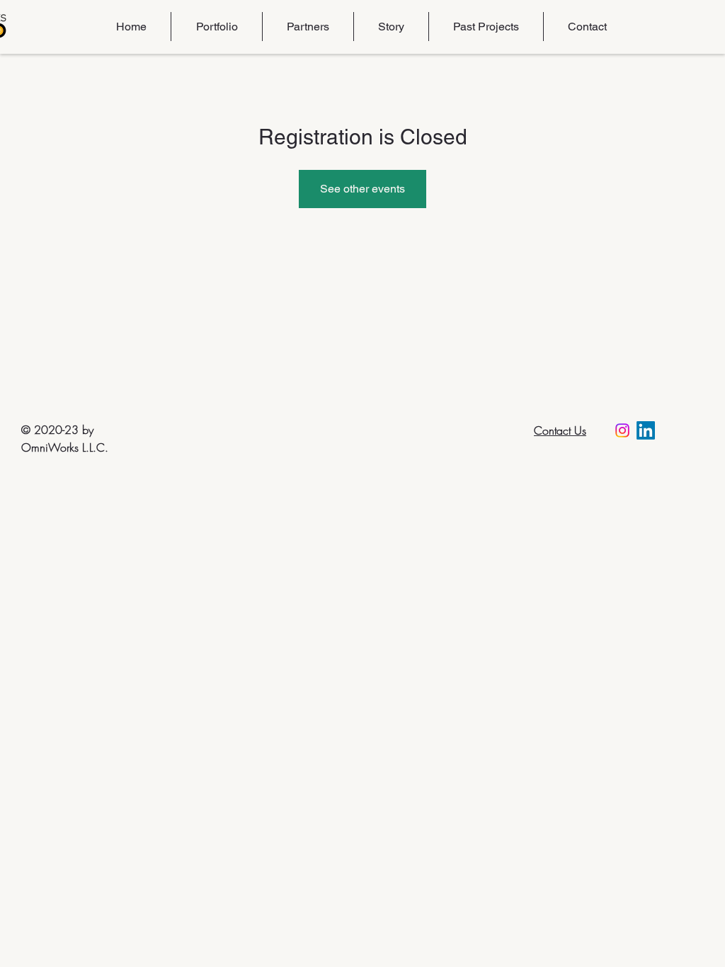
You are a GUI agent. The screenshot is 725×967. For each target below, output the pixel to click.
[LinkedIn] (645, 430)
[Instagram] (622, 430)
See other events (362, 188)
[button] (216, 26)
